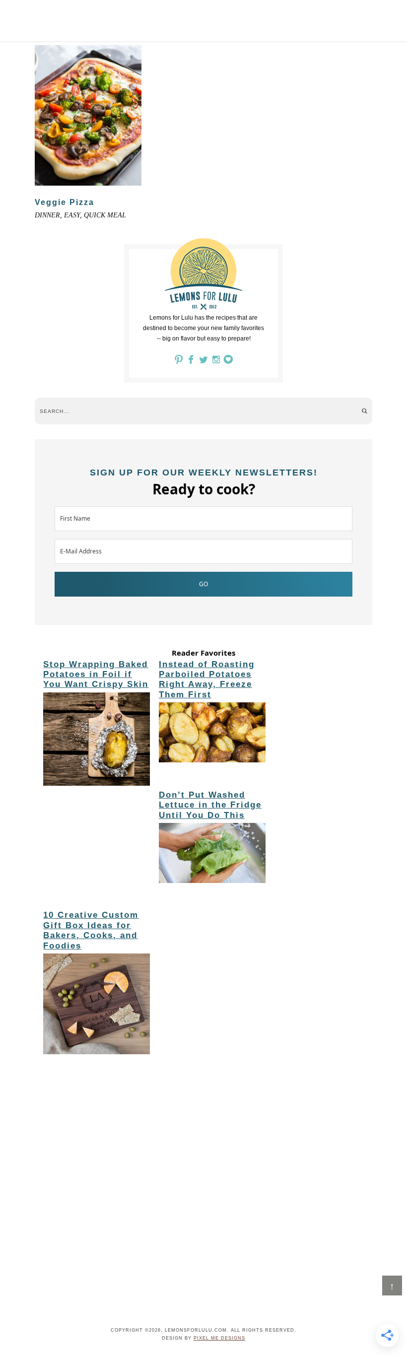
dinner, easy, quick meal (80, 215)
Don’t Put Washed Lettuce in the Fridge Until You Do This (210, 805)
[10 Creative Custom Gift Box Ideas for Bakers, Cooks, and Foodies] (96, 1005)
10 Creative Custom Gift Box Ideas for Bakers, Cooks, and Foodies (90, 930)
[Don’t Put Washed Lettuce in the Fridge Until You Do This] (212, 854)
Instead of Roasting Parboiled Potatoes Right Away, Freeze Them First (207, 679)
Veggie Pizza (64, 202)
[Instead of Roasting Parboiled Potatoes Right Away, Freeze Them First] (212, 734)
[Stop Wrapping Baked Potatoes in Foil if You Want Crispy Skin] (96, 740)
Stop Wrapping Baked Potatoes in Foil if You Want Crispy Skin (95, 674)
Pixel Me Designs (219, 1338)
